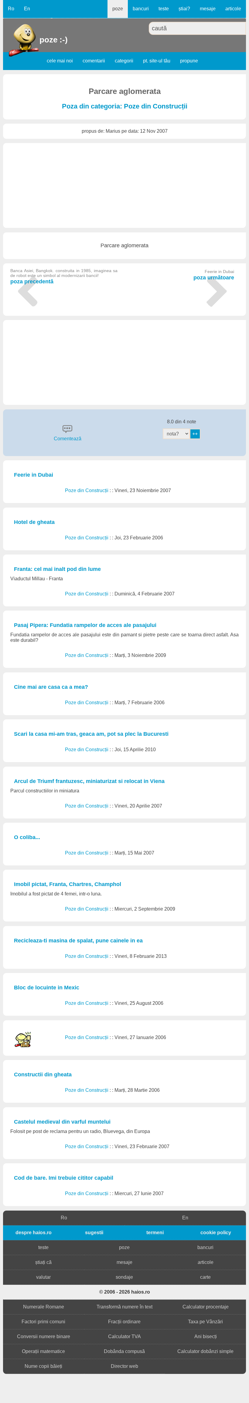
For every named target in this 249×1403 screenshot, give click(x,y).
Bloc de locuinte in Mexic (46, 988)
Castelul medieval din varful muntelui (62, 1122)
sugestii (94, 1232)
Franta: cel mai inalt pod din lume (57, 569)
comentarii (94, 60)
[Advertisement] (124, 185)
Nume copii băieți (43, 1366)
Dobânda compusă (124, 1351)
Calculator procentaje (205, 1306)
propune (189, 60)
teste (164, 8)
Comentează (67, 438)
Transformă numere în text (124, 1306)
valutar (43, 1277)
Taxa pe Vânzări (205, 1321)
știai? (184, 8)
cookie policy (215, 1232)
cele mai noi (60, 60)
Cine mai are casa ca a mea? (51, 687)
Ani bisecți (205, 1336)
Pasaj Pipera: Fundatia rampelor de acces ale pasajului (85, 625)
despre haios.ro (33, 1232)
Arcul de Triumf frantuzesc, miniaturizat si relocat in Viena (89, 781)
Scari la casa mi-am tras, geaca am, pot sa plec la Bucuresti (91, 734)
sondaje (124, 1277)
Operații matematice (43, 1351)
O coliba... (27, 837)
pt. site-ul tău (156, 60)
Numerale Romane (43, 1306)
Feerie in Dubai (33, 475)
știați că (43, 1262)
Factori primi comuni (43, 1321)
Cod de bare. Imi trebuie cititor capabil (63, 1178)
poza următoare (213, 275)
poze (117, 8)
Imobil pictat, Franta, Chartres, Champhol (67, 884)
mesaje (208, 8)
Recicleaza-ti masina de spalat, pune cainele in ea (78, 941)
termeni (155, 1232)
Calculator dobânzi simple (205, 1351)
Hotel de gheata (34, 522)
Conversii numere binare (43, 1336)
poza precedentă (64, 276)
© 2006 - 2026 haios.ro (124, 1292)
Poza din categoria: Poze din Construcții (124, 106)
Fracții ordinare (124, 1321)
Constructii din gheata (43, 1074)
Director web (124, 1366)
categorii (124, 60)
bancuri (141, 8)
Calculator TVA (124, 1336)
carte (205, 1277)
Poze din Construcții (87, 490)
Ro (11, 8)
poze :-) (40, 39)
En (27, 8)
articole (233, 8)
